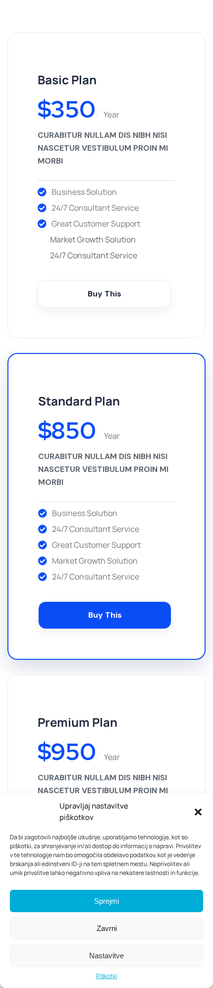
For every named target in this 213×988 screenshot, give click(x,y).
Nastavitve (106, 955)
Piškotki (106, 976)
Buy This (104, 294)
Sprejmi (106, 901)
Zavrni (107, 928)
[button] (198, 812)
